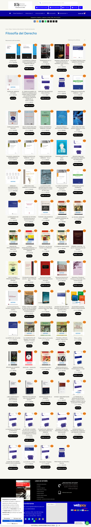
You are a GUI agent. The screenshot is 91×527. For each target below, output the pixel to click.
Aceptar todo (12, 520)
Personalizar (7, 518)
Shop (10, 29)
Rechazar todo (17, 518)
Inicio (7, 29)
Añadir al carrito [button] (13, 66)
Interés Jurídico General (18, 29)
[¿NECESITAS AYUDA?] (59, 485)
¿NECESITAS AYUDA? (70, 483)
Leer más (13, 98)
